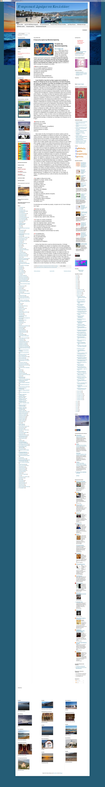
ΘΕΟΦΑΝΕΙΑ (21, 314)
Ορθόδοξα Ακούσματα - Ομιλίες (81, 141)
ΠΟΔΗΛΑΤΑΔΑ (21, 433)
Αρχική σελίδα (20, 24)
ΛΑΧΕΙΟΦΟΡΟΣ (21, 339)
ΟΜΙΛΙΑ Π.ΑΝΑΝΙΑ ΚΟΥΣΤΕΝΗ (24, 374)
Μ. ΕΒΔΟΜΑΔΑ (21, 340)
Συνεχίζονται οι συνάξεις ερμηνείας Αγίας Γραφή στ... (82, 325)
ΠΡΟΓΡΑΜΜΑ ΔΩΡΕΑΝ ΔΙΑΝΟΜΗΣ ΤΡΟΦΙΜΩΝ (23, 442)
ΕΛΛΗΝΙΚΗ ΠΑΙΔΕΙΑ (22, 275)
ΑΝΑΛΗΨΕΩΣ (21, 232)
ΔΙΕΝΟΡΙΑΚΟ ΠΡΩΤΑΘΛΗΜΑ (23, 258)
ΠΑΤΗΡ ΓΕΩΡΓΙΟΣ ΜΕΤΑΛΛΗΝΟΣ (22, 424)
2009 (77, 278)
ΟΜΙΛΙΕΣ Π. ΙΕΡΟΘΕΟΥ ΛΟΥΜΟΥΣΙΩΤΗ (23, 405)
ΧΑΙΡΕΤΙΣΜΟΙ (21, 481)
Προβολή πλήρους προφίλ (79, 55)
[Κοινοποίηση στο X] (62, 266)
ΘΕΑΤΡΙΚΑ (20, 310)
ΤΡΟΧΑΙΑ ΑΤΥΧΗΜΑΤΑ (22, 474)
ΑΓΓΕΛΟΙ (20, 208)
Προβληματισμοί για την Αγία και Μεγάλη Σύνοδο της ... (81, 389)
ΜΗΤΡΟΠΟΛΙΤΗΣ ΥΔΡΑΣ (23, 363)
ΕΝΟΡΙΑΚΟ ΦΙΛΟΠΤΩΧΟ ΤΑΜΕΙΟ (24, 283)
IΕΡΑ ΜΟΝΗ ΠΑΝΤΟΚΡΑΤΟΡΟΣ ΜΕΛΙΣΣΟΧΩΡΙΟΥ (81, 668)
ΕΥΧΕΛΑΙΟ (20, 303)
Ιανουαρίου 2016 (80, 289)
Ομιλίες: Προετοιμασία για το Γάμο (81, 127)
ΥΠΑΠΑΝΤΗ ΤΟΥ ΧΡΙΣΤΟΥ (23, 476)
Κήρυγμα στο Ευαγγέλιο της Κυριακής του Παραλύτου (81, 372)
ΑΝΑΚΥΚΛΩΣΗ (21, 231)
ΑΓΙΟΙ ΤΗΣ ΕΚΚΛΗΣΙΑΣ (22, 213)
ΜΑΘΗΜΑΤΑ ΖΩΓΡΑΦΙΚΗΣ (23, 345)
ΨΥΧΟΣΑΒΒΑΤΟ (21, 487)
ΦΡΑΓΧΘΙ (20, 479)
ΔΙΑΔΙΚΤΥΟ (20, 257)
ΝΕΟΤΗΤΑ (20, 369)
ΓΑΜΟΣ (20, 247)
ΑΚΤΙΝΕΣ (77, 492)
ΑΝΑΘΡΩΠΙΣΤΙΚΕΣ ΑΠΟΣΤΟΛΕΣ (24, 228)
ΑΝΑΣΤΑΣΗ (21, 236)
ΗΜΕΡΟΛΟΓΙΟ (21, 309)
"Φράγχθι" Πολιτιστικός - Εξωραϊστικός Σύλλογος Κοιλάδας (81, 72)
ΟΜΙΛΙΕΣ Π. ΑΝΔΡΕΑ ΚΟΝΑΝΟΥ (24, 390)
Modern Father (78, 610)
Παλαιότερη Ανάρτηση (67, 271)
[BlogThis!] (61, 266)
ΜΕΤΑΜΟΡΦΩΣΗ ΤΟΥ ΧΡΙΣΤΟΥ (24, 360)
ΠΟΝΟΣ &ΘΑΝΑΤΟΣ (22, 438)
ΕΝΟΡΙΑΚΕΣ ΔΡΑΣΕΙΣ (22, 280)
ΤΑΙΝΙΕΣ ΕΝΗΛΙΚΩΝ (22, 464)
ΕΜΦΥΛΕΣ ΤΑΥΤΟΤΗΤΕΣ (23, 276)
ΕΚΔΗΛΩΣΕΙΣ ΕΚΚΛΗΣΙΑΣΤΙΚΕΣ (24, 263)
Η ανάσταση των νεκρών (81, 348)
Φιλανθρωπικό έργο (81, 24)
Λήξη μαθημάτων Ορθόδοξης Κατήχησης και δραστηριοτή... (81, 322)
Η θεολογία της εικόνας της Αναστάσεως (81, 319)
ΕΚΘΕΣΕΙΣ (20, 269)
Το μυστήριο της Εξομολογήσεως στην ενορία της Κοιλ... (82, 386)
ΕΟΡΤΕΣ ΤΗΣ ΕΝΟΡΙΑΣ (23, 290)
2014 (77, 285)
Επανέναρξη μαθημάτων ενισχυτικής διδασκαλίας (81, 307)
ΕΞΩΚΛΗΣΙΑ (21, 287)
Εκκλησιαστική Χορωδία (41, 26)
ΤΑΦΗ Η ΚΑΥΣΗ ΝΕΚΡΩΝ (23, 465)
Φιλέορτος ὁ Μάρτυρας (81, 106)
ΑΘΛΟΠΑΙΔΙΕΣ (21, 221)
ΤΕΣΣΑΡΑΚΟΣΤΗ (21, 466)
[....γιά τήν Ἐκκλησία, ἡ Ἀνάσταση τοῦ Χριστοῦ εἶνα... (81, 350)
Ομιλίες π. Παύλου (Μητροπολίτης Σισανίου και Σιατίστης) (81, 137)
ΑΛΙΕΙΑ (20, 225)
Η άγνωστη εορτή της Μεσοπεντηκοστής (80, 365)
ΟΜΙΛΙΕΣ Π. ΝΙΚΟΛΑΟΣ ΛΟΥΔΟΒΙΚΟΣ (22, 409)
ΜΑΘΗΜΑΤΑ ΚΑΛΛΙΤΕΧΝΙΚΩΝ (24, 346)
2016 (77, 288)
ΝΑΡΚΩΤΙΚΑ (21, 366)
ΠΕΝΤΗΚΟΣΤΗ (21, 428)
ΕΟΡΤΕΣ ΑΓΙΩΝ (21, 289)
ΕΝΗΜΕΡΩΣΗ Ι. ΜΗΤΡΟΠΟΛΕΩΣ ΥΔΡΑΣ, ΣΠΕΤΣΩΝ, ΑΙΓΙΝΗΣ (80, 631)
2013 (77, 284)
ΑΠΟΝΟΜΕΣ (21, 241)
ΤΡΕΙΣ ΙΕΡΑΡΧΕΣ (21, 471)
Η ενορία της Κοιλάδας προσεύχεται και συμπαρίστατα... (80, 316)
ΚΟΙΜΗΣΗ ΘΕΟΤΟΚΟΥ (22, 332)
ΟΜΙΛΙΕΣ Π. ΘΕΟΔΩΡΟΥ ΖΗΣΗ (24, 402)
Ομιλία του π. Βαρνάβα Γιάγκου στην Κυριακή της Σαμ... (82, 383)
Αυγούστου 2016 (80, 393)
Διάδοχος (77, 107)
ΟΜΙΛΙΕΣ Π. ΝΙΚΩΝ (22, 410)
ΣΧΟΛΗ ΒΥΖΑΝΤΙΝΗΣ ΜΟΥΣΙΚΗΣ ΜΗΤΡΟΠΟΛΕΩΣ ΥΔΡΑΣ (24, 460)
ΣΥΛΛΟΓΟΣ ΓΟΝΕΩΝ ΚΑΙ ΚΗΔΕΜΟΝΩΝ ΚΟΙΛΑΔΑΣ (23, 452)
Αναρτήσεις (78, 680)
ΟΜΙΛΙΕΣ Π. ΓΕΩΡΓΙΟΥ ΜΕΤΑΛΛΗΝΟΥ (22, 397)
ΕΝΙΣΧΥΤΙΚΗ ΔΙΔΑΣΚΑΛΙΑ (23, 279)
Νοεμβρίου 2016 (80, 398)
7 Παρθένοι (82, 107)
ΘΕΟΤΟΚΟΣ (21, 313)
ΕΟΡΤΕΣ (20, 288)
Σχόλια (77, 682)
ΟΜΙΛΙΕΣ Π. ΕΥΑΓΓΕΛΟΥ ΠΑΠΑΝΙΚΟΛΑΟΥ (23, 401)
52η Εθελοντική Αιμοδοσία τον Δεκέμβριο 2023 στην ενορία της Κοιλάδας (83, 224)
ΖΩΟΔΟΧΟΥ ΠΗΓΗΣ (22, 308)
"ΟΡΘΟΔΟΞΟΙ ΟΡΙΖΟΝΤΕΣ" (80, 666)
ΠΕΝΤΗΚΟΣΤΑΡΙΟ (54, 267)
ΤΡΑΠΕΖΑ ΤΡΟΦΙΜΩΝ (22, 470)
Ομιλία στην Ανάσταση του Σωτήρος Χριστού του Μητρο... (81, 302)
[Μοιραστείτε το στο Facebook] (64, 266)
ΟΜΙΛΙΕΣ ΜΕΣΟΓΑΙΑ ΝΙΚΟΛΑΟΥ (24, 384)
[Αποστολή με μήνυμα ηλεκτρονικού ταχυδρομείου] (60, 266)
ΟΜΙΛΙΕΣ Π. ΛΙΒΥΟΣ (22, 407)
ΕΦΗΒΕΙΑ (20, 307)
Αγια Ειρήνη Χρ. (21, 209)
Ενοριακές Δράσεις (30, 26)
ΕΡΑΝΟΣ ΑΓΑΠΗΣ (22, 295)
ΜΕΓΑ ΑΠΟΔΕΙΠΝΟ (22, 355)
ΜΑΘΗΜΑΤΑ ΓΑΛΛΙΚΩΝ (23, 344)
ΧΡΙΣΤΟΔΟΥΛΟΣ (21, 484)
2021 (77, 407)
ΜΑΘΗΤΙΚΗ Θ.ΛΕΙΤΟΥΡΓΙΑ (23, 354)
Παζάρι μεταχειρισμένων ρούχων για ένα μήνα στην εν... (81, 337)
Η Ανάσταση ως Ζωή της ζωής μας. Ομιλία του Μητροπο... (82, 346)
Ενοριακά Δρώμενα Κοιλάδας (43, 6)
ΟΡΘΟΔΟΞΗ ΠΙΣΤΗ (22, 416)
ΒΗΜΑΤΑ (77, 534)
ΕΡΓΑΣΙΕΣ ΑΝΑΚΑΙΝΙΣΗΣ (23, 296)
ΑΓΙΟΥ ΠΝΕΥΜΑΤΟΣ (22, 218)
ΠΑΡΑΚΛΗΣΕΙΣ (21, 421)
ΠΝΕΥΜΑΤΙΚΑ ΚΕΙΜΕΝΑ (23, 432)
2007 (77, 275)
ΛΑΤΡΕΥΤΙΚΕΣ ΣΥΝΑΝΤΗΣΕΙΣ (24, 335)
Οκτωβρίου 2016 (80, 396)
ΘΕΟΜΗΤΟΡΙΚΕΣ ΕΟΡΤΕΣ (23, 312)
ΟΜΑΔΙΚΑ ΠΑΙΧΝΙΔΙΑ (22, 373)
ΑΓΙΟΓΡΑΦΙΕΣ (21, 212)
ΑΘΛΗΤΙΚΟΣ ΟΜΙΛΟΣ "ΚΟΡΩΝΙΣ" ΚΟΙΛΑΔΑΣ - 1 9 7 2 (81, 74)
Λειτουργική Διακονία (44, 24)
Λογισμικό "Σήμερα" (80, 84)
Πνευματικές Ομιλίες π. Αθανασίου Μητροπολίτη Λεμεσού (81, 139)
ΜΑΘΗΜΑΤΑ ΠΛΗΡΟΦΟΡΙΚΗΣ (24, 352)
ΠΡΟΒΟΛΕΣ (21, 440)
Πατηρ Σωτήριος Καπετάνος (23, 426)
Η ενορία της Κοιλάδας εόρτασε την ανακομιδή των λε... (82, 353)
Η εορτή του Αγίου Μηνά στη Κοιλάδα (84, 244)
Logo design (81, 271)
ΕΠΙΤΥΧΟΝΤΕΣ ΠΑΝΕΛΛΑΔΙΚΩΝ (24, 293)
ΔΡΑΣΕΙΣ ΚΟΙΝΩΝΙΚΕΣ (22, 259)
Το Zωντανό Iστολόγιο (80, 545)
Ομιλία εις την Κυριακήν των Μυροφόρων (81, 340)
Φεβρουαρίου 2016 (80, 291)
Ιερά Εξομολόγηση (72, 24)
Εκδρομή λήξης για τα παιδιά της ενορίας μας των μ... (81, 356)
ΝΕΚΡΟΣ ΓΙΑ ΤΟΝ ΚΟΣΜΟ (80, 481)
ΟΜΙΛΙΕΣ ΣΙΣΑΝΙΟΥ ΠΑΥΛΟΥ (23, 411)
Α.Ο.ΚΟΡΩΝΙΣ (21, 207)
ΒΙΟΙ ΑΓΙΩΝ (20, 246)
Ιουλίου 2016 (79, 392)
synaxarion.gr (81, 117)
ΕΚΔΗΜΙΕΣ (20, 266)
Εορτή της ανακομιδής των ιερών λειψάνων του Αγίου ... (82, 333)
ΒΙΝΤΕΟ (20, 244)
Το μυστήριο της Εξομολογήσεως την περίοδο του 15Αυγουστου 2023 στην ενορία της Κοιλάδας (84, 164)
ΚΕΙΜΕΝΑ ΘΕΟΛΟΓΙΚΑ (47, 267)
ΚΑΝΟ (20, 324)
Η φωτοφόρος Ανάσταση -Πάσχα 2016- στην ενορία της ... (81, 297)
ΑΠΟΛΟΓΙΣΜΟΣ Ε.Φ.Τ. (22, 238)
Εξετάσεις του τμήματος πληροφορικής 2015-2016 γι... (81, 327)
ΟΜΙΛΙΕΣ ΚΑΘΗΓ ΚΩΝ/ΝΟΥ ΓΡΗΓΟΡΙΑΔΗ (23, 381)
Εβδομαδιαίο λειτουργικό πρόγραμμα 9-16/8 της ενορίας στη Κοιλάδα (84, 207)
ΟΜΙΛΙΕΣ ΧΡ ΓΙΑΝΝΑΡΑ (23, 414)
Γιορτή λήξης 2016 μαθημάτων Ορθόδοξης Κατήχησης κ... (82, 330)
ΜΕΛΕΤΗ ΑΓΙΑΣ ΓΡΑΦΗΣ (23, 359)
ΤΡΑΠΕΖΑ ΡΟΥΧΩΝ (22, 469)
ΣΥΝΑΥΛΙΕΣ (21, 457)
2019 (77, 404)
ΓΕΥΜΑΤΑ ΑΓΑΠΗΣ (22, 248)
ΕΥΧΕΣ (20, 304)
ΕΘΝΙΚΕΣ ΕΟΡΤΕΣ (22, 262)
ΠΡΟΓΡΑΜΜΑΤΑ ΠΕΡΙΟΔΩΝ (23, 445)
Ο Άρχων (77, 462)
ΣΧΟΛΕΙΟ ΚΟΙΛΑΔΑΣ (22, 458)
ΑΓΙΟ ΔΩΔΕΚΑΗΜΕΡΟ (22, 211)
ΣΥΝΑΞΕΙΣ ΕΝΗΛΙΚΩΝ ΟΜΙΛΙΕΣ (24, 455)
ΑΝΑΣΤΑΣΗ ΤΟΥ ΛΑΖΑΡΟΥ (23, 237)
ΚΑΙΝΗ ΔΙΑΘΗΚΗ (21, 322)
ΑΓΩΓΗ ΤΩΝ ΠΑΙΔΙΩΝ (22, 219)
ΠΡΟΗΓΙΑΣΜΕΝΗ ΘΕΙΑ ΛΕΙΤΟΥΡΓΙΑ (22, 447)
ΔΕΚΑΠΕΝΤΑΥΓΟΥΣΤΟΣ (23, 254)
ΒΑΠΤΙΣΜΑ (20, 242)
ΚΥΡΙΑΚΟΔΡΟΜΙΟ (22, 334)
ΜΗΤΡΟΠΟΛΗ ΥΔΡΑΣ (22, 362)
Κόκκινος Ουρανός (79, 583)
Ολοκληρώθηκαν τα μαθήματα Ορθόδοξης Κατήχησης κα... (82, 358)
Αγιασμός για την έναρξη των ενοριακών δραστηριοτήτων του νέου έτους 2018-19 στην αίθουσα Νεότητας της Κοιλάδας (81, 196)
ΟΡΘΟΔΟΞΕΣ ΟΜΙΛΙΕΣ (22, 415)
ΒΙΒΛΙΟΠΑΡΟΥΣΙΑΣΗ (22, 243)
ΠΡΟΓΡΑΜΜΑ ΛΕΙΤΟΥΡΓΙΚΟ (23, 444)
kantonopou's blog (79, 602)
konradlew (55, 773)
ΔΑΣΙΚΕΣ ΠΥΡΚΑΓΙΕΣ (22, 253)
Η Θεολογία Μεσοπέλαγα (80, 564)
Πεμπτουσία (78, 453)
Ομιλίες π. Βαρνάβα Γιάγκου (80, 143)
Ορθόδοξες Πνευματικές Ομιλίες (81, 140)
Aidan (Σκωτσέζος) (83, 108)
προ (19, 439)
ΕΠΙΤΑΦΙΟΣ (21, 292)
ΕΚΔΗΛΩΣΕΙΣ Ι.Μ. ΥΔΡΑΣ (23, 265)
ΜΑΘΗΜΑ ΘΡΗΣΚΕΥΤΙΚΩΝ (23, 341)
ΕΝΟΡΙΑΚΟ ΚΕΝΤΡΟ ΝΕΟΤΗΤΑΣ (24, 281)
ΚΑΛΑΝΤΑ (20, 323)
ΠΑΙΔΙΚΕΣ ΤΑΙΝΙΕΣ (22, 419)
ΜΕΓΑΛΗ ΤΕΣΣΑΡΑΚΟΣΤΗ (23, 356)
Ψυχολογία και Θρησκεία (80, 131)
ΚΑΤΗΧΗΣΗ (21, 328)
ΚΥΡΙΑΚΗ (20, 333)
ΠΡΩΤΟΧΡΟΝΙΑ (21, 448)
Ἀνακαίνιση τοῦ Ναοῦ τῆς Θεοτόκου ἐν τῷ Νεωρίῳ (81, 103)
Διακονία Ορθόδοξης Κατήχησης (31, 24)
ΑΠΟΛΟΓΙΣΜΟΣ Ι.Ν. (22, 239)
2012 (77, 282)
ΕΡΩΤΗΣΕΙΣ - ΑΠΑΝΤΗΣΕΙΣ (23, 300)
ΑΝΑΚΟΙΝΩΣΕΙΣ (21, 230)
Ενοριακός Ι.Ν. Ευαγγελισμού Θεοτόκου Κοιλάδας (81, 52)
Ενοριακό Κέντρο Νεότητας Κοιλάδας (58, 24)
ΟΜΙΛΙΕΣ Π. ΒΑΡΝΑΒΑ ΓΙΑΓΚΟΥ (24, 392)
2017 (77, 401)
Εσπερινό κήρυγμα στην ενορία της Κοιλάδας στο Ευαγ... (82, 360)
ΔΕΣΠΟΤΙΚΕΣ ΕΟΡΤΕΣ (40, 267)
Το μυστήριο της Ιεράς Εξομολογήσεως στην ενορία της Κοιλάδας (83, 185)
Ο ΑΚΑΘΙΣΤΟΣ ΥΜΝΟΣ (83, 176)
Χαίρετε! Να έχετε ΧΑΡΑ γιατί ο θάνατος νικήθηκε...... (82, 374)
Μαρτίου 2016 (79, 292)
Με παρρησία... (78, 553)
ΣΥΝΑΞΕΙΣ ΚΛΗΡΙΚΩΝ (22, 454)
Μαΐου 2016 (79, 295)
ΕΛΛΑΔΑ (20, 274)
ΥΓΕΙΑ (20, 475)
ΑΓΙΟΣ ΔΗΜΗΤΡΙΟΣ (22, 216)
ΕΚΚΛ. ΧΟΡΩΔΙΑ (21, 271)
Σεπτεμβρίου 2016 (80, 395)
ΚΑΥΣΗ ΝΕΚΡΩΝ (21, 329)
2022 (77, 408)
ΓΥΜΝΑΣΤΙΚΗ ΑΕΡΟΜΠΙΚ (23, 249)
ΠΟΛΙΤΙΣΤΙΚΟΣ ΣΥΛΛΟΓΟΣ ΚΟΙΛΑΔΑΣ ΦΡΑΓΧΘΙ (23, 436)
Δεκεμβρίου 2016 (80, 399)
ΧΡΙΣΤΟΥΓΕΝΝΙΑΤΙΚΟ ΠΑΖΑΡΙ (24, 486)
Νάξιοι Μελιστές (79, 523)
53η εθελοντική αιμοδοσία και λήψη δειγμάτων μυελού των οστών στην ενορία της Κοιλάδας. (84, 234)
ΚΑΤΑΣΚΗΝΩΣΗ (21, 327)
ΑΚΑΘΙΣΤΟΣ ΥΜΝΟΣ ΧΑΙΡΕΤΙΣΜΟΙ (22, 224)
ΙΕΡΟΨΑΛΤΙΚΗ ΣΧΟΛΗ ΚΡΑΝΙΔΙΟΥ (22, 320)
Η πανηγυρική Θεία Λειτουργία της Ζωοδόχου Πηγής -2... (82, 312)
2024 (77, 411)
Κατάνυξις (78, 651)
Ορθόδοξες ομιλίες (21, 26)
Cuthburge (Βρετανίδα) (81, 109)
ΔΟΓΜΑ (77, 444)
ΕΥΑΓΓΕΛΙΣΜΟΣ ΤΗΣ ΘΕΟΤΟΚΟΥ (24, 301)
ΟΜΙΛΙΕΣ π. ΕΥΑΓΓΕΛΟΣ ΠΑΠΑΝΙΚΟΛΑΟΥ (23, 399)
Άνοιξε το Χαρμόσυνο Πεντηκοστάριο (80, 305)
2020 (77, 405)
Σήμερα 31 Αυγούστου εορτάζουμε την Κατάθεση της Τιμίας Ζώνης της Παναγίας (81, 446)
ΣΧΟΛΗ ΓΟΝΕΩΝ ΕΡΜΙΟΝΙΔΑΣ (24, 462)
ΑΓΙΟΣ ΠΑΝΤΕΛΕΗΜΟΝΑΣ (23, 217)
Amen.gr (77, 475)
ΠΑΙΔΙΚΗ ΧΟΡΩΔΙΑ (22, 420)
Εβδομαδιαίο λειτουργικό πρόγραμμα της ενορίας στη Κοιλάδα (83, 171)
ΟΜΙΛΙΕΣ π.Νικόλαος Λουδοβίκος (81, 130)
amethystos (78, 513)
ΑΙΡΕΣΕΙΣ (20, 222)
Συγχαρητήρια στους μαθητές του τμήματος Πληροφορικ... (82, 335)
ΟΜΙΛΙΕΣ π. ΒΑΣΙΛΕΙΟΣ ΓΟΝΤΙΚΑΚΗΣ (22, 395)
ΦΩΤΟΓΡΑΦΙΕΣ (21, 480)
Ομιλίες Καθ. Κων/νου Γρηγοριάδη (81, 121)
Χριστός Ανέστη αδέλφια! (81, 299)
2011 (77, 281)
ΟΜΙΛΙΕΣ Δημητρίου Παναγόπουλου (22, 377)
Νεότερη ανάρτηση (37, 271)
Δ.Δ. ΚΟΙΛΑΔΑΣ (21, 252)
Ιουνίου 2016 (79, 391)
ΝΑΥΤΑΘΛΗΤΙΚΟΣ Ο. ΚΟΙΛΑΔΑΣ (24, 367)
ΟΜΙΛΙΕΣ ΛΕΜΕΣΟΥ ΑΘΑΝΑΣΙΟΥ (24, 382)
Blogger (61, 773)
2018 (77, 402)
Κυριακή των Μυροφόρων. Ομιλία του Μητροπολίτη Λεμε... (81, 343)
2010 (77, 279)
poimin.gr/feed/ (78, 435)
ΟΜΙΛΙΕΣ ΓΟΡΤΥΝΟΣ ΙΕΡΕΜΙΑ (24, 379)
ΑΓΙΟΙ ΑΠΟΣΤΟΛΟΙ (22, 214)
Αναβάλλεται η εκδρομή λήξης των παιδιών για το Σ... (82, 378)
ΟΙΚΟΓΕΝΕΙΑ (21, 372)
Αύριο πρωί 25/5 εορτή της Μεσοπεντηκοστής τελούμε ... (82, 367)
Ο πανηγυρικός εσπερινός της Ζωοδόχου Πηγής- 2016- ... (82, 309)
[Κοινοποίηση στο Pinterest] (65, 266)
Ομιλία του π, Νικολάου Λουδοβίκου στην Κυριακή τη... (81, 380)
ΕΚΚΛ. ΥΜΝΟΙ (21, 270)
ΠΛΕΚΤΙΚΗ (20, 431)
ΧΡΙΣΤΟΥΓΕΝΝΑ (21, 485)
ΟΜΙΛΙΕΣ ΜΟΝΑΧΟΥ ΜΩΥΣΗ (23, 386)
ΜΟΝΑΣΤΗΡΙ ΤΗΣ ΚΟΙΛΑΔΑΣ (23, 365)
